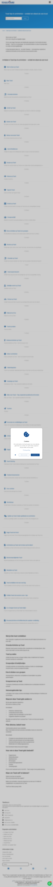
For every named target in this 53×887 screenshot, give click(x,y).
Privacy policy (26, 450)
